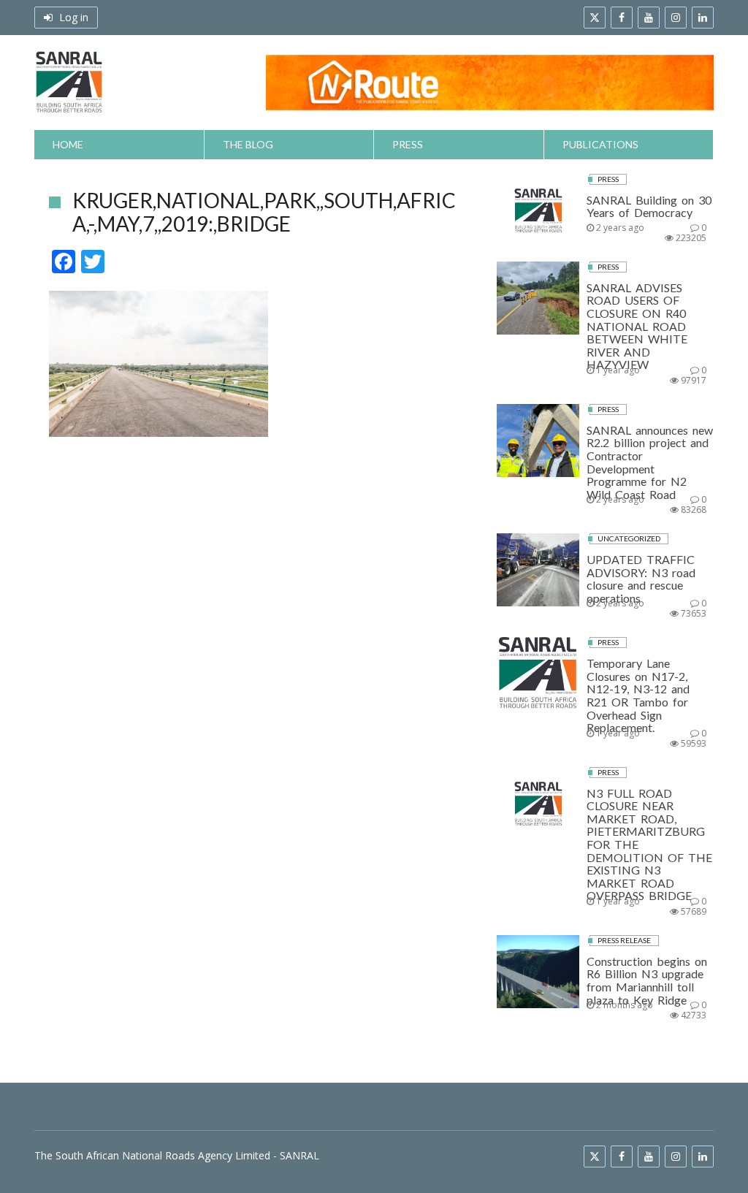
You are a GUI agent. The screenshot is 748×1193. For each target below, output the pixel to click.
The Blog (248, 144)
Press (407, 144)
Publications (600, 144)
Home (68, 144)
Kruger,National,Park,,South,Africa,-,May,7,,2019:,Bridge (264, 212)
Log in (72, 17)
